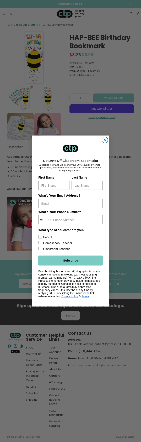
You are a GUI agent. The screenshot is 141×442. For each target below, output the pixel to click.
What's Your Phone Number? (59, 212)
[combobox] (45, 219)
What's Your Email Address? (59, 195)
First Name (46, 177)
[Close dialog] (105, 140)
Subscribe (70, 260)
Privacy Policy (69, 296)
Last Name (79, 177)
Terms (85, 296)
